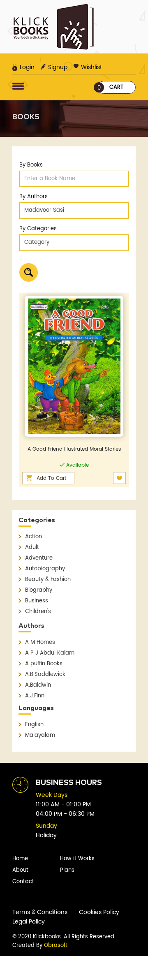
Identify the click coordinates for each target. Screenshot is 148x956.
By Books (31, 165)
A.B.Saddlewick (45, 674)
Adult (32, 547)
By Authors (33, 196)
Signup (57, 67)
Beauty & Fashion (48, 579)
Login (27, 67)
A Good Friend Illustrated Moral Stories (74, 449)
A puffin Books (43, 664)
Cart (110, 88)
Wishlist (91, 67)
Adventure (39, 558)
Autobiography (45, 569)
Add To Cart (51, 478)
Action (33, 536)
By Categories (38, 229)
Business (36, 601)
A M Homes (40, 642)
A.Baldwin (38, 685)
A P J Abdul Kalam (49, 653)
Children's (38, 611)
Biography (38, 590)
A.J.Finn (34, 696)
